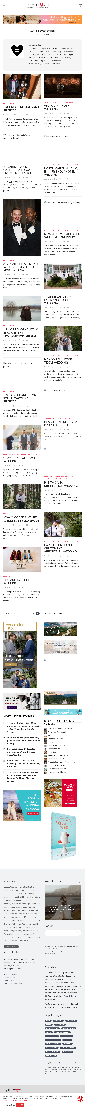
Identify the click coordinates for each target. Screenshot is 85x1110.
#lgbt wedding (67, 1036)
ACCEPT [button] (20, 1105)
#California (58, 1020)
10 (54, 613)
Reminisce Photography (57, 732)
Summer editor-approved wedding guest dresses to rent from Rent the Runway (23, 740)
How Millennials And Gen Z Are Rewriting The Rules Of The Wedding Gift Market (24, 764)
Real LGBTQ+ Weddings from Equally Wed (62, 102)
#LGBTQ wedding (51, 1036)
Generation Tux (54, 749)
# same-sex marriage (67, 1047)
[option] (63, 902)
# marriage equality (52, 1040)
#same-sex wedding (52, 1051)
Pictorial (7, 514)
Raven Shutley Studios (57, 772)
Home (36, 34)
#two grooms (51, 1055)
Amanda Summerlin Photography (61, 762)
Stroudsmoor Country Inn (58, 769)
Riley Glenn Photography (58, 755)
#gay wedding (60, 1024)
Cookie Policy (9, 981)
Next (61, 613)
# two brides (67, 1051)
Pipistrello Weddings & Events (60, 729)
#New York (67, 1040)
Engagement (8, 103)
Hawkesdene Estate (56, 759)
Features (60, 418)
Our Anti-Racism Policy (13, 984)
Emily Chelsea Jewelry (57, 765)
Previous (9, 613)
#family (48, 1024)
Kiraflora (51, 735)
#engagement (71, 1020)
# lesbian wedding (52, 1028)
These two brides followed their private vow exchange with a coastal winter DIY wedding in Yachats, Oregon (23, 727)
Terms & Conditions (12, 975)
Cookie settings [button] (9, 1105)
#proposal (67, 1043)
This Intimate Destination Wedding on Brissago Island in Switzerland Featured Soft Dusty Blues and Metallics (23, 776)
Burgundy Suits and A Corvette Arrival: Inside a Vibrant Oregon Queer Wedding (21, 752)
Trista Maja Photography (58, 745)
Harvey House (53, 742)
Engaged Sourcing (55, 739)
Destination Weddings (54, 477)
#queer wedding (51, 1047)
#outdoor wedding (52, 1043)
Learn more (11, 946)
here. (75, 1007)
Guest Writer (7, 115)
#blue (48, 1020)
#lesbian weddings (69, 1028)
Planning (7, 576)
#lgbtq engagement (62, 1032)
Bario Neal (52, 752)
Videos (68, 418)
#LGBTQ (48, 1032)
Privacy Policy (9, 978)
